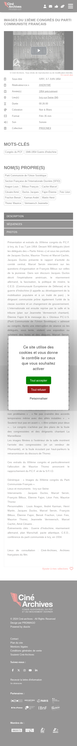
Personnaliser (38, 398)
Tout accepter (38, 380)
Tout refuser (38, 389)
